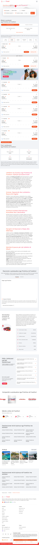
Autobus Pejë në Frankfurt (19, 476)
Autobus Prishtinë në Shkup (7, 429)
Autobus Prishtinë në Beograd (6, 441)
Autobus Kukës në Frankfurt (31, 486)
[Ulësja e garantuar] (2, 51)
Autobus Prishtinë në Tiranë (19, 429)
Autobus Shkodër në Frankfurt (30, 484)
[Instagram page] (6, 534)
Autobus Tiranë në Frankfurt (31, 476)
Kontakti (4, 383)
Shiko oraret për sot (19, 32)
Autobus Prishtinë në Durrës (19, 436)
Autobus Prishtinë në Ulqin (19, 433)
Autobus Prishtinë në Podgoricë (30, 434)
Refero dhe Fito (4, 517)
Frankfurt (22, 276)
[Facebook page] (3, 534)
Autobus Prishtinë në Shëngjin (30, 441)
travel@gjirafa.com (7, 527)
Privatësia (20, 528)
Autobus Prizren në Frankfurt (5, 481)
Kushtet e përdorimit (22, 527)
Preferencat (21, 511)
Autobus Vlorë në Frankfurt (19, 486)
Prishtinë (17, 276)
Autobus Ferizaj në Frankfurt (19, 480)
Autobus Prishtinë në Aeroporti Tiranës (30, 430)
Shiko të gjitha (34, 449)
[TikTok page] (11, 534)
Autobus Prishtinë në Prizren (7, 433)
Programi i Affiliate (5, 521)
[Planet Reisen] (7, 399)
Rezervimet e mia (22, 508)
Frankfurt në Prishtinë (28, 24)
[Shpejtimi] (28, 399)
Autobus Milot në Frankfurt (19, 483)
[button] (26, 359)
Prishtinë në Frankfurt (10, 24)
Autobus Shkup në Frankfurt (31, 480)
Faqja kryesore (4, 492)
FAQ (2, 522)
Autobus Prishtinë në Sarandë (18, 441)
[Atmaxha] (17, 399)
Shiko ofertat (6, 76)
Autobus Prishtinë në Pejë (31, 436)
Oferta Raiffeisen (5, 519)
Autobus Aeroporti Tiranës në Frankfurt (7, 484)
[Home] (5, 1)
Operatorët (4, 509)
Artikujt (3, 514)
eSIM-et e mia (21, 509)
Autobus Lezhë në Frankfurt (7, 486)
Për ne (3, 511)
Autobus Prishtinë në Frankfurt (6, 477)
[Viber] (2, 530)
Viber (4, 530)
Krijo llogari (21, 513)
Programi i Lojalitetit (5, 516)
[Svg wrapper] (5, 540)
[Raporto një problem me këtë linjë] (35, 44)
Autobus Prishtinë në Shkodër (6, 437)
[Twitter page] (8, 534)
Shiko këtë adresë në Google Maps (8, 305)
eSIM (3, 508)
